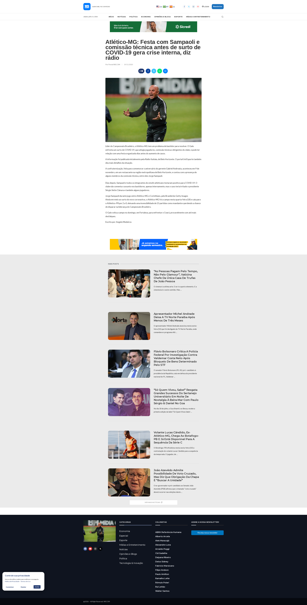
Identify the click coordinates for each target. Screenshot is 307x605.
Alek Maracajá (162, 541)
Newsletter (217, 6)
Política (133, 17)
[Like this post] (142, 71)
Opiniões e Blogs (162, 17)
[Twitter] (189, 6)
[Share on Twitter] (153, 71)
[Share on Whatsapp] (159, 71)
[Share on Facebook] (148, 71)
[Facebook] (184, 6)
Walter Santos (162, 591)
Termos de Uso (25, 581)
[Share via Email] (165, 71)
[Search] (222, 16)
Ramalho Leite (162, 578)
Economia (146, 17)
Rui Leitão (160, 587)
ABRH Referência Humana (168, 532)
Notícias (122, 17)
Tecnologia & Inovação (131, 563)
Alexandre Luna (163, 545)
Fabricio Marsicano (164, 566)
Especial (123, 535)
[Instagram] (193, 6)
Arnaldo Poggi (162, 549)
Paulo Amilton (162, 574)
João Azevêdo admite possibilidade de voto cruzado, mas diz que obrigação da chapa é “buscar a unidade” (176, 475)
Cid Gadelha (161, 553)
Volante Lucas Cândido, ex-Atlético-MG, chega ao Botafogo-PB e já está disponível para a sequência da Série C (176, 437)
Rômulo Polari (162, 582)
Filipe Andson (162, 570)
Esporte (178, 17)
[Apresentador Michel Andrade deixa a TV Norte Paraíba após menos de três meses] (129, 326)
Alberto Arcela (162, 536)
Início (111, 17)
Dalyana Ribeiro (163, 557)
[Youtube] (198, 6)
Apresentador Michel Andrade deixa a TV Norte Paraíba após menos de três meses (174, 317)
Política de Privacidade (12, 581)
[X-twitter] (100, 549)
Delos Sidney (161, 562)
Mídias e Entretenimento (198, 17)
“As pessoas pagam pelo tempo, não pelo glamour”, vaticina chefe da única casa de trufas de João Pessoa (176, 276)
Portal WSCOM (114, 64)
